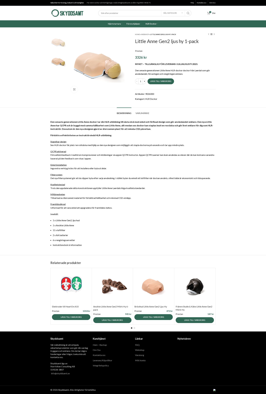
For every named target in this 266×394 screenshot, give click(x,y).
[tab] (124, 111)
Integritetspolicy (101, 365)
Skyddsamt (63, 389)
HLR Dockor (151, 99)
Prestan (138, 51)
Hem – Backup (100, 345)
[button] (71, 317)
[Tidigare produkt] (208, 34)
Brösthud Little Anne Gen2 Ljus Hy (150, 306)
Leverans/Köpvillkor (102, 360)
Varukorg (139, 355)
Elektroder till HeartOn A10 (65, 306)
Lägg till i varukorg (160, 81)
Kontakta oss (99, 355)
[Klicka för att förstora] (74, 89)
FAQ (137, 345)
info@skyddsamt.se (60, 373)
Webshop (145, 34)
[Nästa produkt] (214, 34)
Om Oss (97, 350)
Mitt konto (140, 360)
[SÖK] (188, 13)
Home (137, 34)
